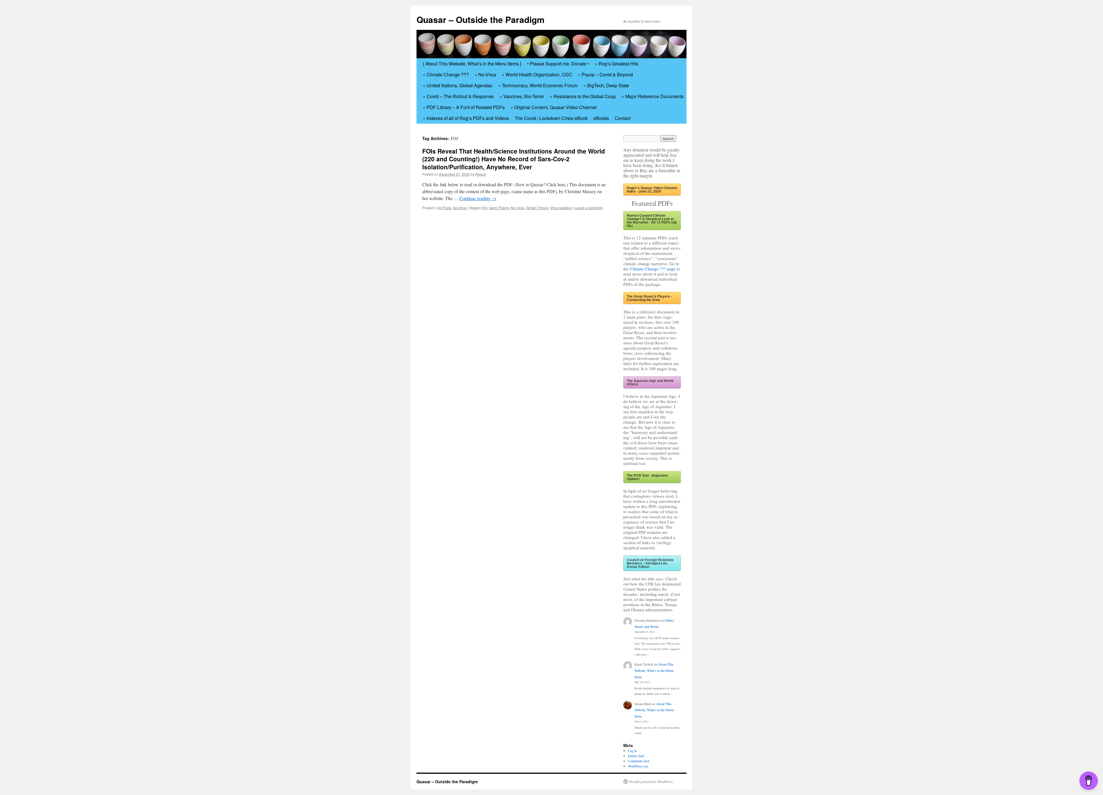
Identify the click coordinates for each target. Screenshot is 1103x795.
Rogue (480, 174)
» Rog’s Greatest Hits (616, 63)
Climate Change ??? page (653, 269)
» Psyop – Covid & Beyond (605, 74)
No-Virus (459, 207)
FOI (484, 207)
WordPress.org (638, 766)
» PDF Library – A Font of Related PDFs (464, 107)
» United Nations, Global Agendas (457, 85)
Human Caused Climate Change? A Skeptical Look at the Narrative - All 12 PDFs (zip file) (652, 220)
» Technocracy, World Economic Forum (538, 85)
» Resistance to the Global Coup (583, 96)
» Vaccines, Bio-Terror (522, 96)
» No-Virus (485, 74)
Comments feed (638, 761)
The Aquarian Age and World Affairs (650, 382)
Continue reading (477, 198)
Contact (622, 118)
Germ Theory (499, 207)
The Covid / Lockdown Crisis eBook (551, 118)
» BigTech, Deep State (606, 85)
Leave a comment (589, 207)
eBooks (601, 118)
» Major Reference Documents (653, 96)
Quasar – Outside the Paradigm (480, 19)
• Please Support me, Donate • (558, 63)
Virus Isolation (561, 207)
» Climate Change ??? (446, 74)
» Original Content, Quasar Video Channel (553, 107)
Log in (632, 750)
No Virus (517, 207)
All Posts (444, 207)
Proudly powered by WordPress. (651, 781)
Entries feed (636, 755)
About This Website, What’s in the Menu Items (654, 670)
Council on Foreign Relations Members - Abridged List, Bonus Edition (650, 563)
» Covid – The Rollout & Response (458, 96)
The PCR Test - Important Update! (647, 477)
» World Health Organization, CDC (537, 74)
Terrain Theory (537, 207)
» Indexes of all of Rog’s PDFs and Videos (466, 118)
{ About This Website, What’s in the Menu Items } (472, 63)
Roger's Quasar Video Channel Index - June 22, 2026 (652, 189)
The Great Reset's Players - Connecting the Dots (649, 298)
